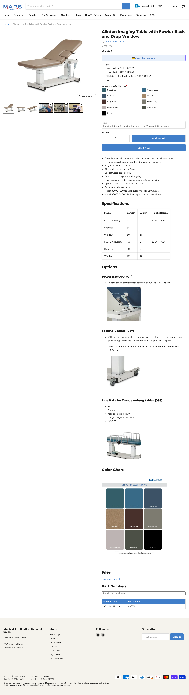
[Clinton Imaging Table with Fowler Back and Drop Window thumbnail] (8, 107)
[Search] (126, 6)
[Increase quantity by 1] (126, 138)
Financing (141, 15)
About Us (66, 15)
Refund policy (33, 676)
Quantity (106, 132)
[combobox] (74, 6)
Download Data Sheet (113, 579)
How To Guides (93, 15)
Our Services (48, 15)
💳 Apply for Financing (143, 58)
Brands (33, 15)
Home (6, 15)
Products (18, 15)
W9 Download (57, 658)
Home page (55, 634)
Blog (78, 15)
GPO (152, 15)
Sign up (177, 637)
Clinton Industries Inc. (115, 41)
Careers (53, 646)
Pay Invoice (126, 15)
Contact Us (110, 15)
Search (6, 676)
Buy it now (144, 148)
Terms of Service (18, 676)
